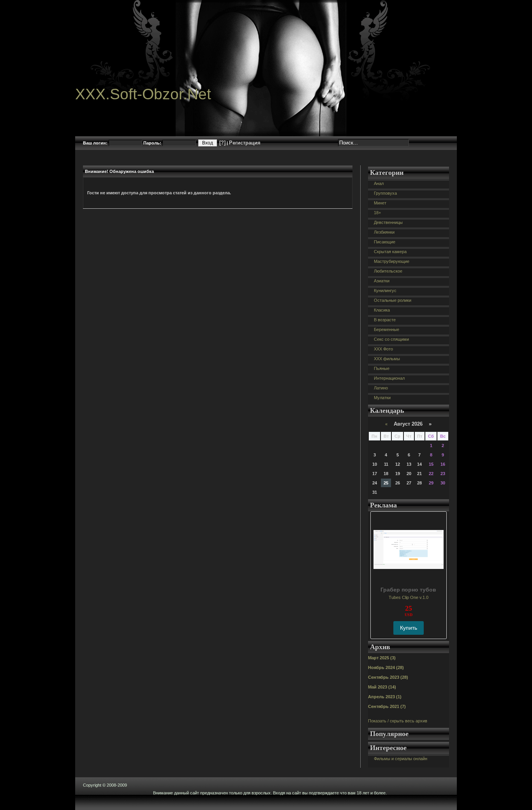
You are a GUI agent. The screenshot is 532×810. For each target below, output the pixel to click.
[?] (222, 143)
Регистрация (245, 143)
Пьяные (381, 368)
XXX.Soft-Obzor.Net (143, 94)
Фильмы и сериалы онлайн (400, 758)
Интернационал (389, 378)
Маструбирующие (391, 261)
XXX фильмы (387, 358)
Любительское (388, 271)
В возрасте (385, 319)
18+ (377, 212)
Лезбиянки (384, 232)
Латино (381, 388)
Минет (380, 203)
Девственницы (388, 222)
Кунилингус (385, 290)
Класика (382, 310)
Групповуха (385, 193)
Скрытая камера (390, 251)
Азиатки (381, 280)
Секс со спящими (391, 339)
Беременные (386, 329)
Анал (379, 183)
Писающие (384, 241)
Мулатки (382, 397)
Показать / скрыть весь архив (397, 720)
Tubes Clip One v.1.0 (408, 597)
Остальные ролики (392, 300)
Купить (408, 628)
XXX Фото (383, 349)
